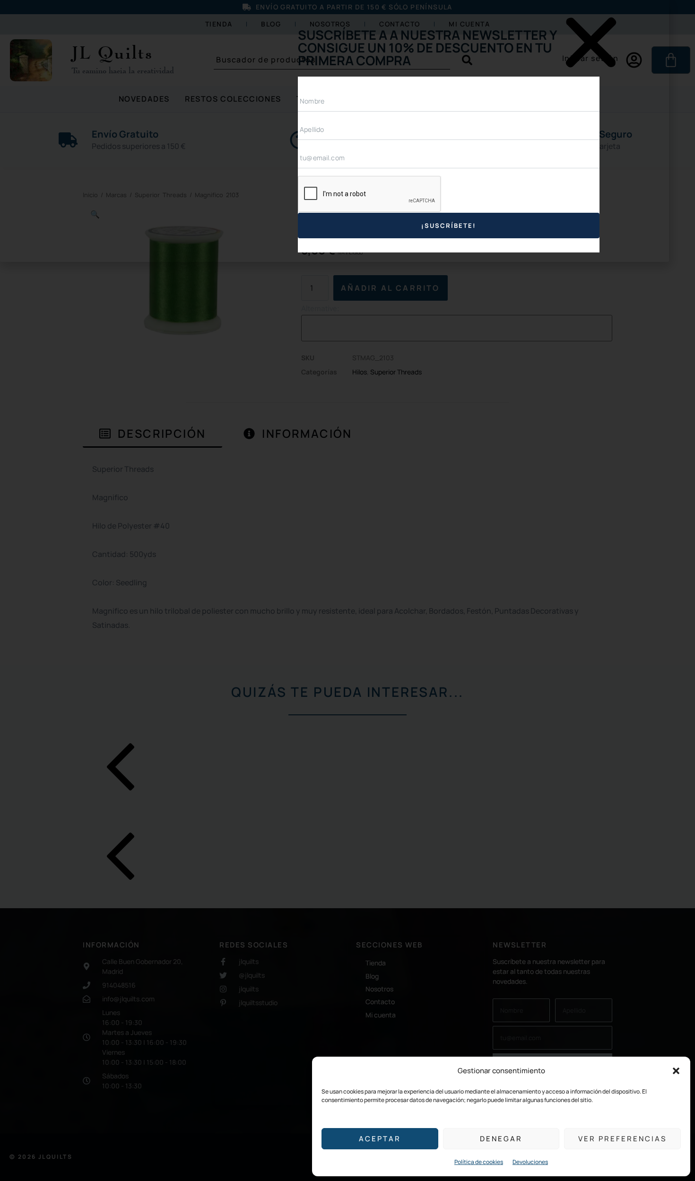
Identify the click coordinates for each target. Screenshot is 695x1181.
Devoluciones (530, 1162)
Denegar (501, 1139)
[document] (347, 590)
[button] (676, 1071)
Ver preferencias (622, 1139)
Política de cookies (478, 1162)
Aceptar (380, 1139)
